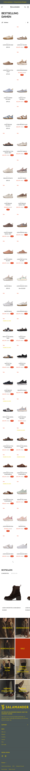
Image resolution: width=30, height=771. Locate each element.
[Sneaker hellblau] (22, 706)
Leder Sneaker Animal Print (22, 204)
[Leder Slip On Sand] (22, 34)
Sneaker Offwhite (8, 178)
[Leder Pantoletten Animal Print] (8, 141)
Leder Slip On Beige (22, 151)
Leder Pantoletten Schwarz (8, 690)
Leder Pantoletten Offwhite (22, 636)
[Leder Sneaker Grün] (22, 275)
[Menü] (2, 7)
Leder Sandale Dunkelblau (22, 609)
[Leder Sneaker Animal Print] (22, 193)
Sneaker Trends (22, 178)
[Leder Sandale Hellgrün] (8, 706)
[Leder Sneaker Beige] (22, 59)
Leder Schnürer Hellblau (8, 98)
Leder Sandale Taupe (8, 635)
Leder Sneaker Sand (8, 45)
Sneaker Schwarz (22, 390)
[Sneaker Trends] (22, 167)
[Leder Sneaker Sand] (8, 34)
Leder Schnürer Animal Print (8, 233)
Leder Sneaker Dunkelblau (8, 391)
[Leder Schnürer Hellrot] (8, 248)
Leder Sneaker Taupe (22, 124)
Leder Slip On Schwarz (22, 337)
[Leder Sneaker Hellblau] (8, 114)
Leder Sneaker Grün (22, 286)
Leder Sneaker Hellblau (8, 125)
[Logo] (15, 7)
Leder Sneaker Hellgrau (22, 580)
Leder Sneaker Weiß (22, 311)
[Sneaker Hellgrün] (22, 489)
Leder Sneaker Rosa (8, 526)
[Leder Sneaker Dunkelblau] (8, 379)
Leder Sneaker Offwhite (8, 204)
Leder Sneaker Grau (22, 232)
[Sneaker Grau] (8, 568)
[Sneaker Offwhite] (8, 167)
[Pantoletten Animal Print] (8, 326)
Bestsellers (14, 758)
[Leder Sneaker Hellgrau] (22, 568)
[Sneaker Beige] (8, 275)
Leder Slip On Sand (22, 45)
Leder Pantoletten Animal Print (8, 152)
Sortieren (6, 22)
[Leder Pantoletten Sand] (22, 679)
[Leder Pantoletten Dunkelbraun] (8, 435)
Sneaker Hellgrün (22, 499)
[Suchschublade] (25, 7)
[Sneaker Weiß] (8, 301)
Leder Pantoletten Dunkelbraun (8, 447)
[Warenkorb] (28, 7)
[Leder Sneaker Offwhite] (8, 193)
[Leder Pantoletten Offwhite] (22, 624)
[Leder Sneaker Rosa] (8, 516)
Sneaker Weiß (8, 311)
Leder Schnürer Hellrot (8, 260)
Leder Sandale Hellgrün (8, 717)
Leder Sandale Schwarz (22, 744)
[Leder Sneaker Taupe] (22, 114)
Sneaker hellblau (22, 717)
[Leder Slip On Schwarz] (22, 326)
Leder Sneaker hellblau (8, 744)
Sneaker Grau (8, 579)
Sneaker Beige (8, 286)
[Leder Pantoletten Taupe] (8, 59)
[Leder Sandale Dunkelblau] (22, 597)
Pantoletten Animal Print (8, 337)
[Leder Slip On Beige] (22, 141)
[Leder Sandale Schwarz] (22, 733)
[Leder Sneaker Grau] (22, 222)
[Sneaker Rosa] (22, 516)
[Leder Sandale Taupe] (8, 624)
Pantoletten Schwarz (8, 364)
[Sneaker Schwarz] (22, 379)
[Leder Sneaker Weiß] (22, 301)
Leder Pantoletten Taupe (8, 71)
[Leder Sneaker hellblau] (8, 733)
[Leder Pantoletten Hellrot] (22, 248)
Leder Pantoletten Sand (22, 690)
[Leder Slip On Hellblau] (22, 87)
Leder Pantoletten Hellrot (22, 260)
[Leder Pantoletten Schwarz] (8, 678)
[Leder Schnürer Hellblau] (8, 87)
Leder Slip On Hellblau (22, 98)
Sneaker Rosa (21, 526)
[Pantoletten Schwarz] (8, 353)
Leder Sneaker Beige (22, 70)
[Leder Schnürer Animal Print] (8, 222)
